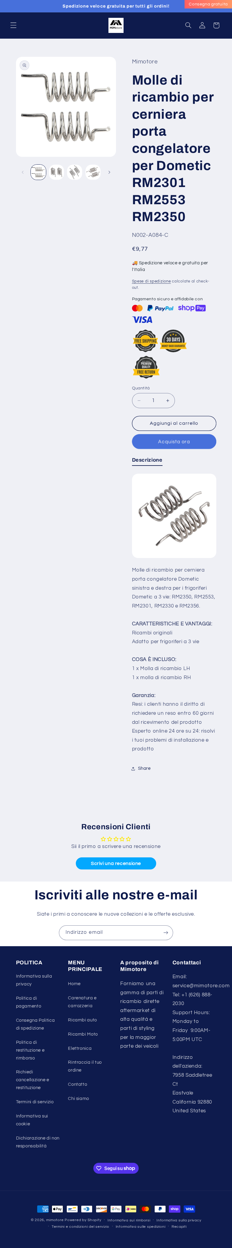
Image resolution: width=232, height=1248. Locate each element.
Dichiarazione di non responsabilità (38, 1142)
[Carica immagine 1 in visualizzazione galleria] (38, 172)
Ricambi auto (82, 1020)
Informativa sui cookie (32, 1120)
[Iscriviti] (166, 932)
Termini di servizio (35, 1102)
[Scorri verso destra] (109, 172)
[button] (13, 25)
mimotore (54, 1220)
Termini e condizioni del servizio (80, 1226)
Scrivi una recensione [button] (116, 863)
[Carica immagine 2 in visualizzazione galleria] (56, 172)
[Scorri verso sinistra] (22, 172)
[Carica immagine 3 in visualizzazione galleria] (74, 172)
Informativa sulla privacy (34, 980)
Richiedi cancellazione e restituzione (32, 1080)
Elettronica (80, 1048)
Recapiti (179, 1226)
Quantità (141, 388)
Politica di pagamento (28, 1002)
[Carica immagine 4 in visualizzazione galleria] (93, 172)
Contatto (77, 1084)
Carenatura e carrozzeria (82, 1002)
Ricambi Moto (83, 1034)
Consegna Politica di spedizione (35, 1024)
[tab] (147, 461)
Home (74, 984)
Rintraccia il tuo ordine (85, 1066)
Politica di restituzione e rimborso (30, 1050)
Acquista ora (174, 441)
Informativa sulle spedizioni (141, 1226)
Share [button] (144, 768)
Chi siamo (78, 1098)
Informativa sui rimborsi (129, 1220)
